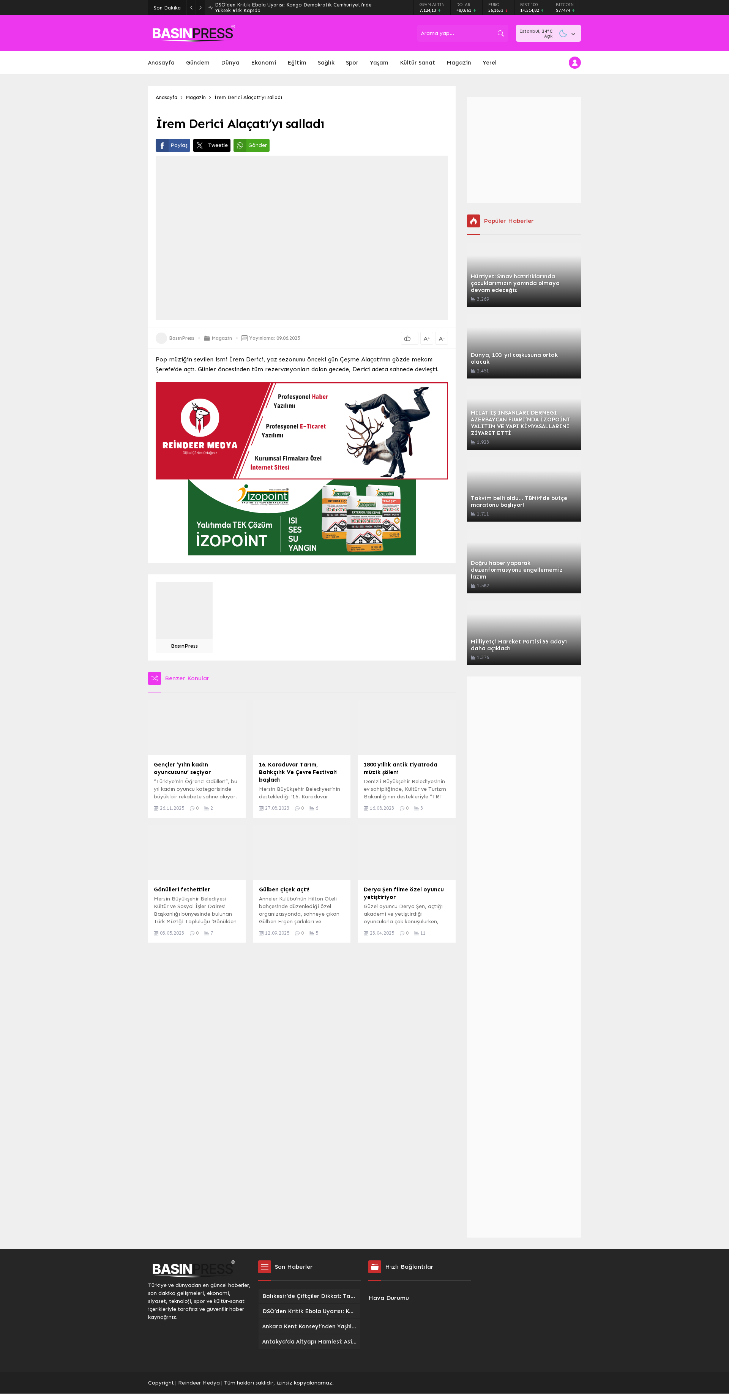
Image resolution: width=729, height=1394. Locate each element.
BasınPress (181, 338)
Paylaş (179, 145)
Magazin (196, 97)
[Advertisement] (524, 150)
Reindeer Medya (199, 1383)
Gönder (257, 145)
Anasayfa (166, 97)
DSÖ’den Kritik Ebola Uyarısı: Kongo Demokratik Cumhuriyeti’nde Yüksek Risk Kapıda (293, 7)
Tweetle (218, 145)
